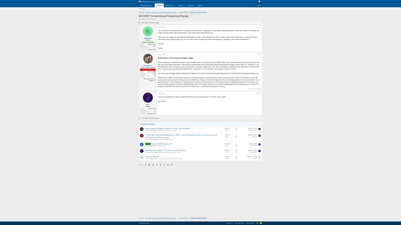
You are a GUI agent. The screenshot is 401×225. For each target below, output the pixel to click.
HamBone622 (253, 130)
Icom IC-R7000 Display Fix (161, 144)
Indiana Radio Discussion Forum (171, 152)
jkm (147, 104)
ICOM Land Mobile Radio (166, 139)
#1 (260, 27)
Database (190, 5)
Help (257, 223)
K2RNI (147, 130)
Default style (145, 223)
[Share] (257, 27)
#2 (260, 54)
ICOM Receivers (161, 146)
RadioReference (146, 5)
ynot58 (147, 159)
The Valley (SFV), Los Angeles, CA (150, 79)
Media (180, 5)
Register (200, 5)
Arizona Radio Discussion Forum (167, 130)
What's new (169, 5)
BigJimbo (143, 19)
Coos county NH (152, 156)
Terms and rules (239, 223)
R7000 (147, 146)
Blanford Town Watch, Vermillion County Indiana (165, 150)
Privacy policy (250, 223)
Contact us (229, 223)
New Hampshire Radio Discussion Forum (170, 159)
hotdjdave (148, 65)
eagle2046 (254, 145)
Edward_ (147, 139)
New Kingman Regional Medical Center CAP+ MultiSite (167, 128)
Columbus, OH (151, 113)
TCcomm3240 (149, 152)
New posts (142, 9)
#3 (260, 93)
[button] (153, 5)
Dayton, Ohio (152, 50)
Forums (159, 5)
